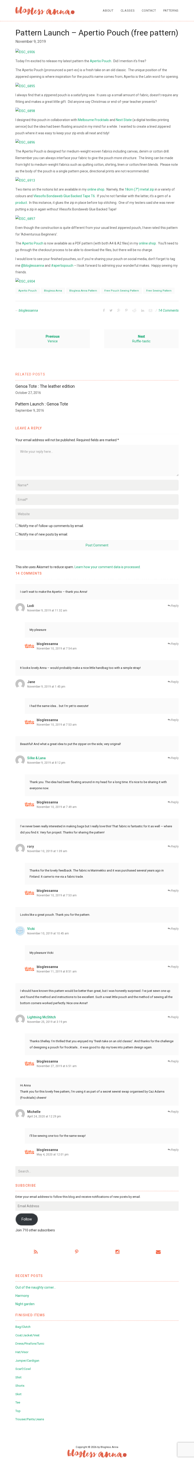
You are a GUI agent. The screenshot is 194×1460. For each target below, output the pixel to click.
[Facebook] (104, 310)
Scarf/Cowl (23, 1369)
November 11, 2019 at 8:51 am (57, 971)
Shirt (18, 1377)
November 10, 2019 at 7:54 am (57, 648)
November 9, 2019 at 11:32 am (47, 610)
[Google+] (119, 310)
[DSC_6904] (25, 281)
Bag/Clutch (23, 1327)
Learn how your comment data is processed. (108, 567)
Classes (128, 10)
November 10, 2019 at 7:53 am (57, 724)
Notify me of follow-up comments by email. (51, 526)
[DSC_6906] (25, 52)
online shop (95, 189)
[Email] (150, 310)
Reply (174, 605)
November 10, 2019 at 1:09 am (47, 851)
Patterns (171, 10)
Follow (26, 1219)
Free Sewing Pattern (159, 290)
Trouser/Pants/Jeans (29, 1419)
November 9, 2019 (30, 41)
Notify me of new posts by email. (43, 534)
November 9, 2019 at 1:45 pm (46, 686)
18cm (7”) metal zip (139, 189)
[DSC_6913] (25, 180)
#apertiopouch (62, 265)
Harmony (22, 1296)
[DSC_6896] (25, 142)
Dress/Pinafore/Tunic (29, 1343)
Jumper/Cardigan (27, 1360)
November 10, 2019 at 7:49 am (57, 807)
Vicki (31, 929)
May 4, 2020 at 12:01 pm (53, 1154)
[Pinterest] (126, 310)
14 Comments (168, 310)
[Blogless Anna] (45, 10)
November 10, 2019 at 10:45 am (48, 933)
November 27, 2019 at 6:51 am (57, 1066)
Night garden (25, 1304)
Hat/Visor (21, 1352)
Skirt (18, 1394)
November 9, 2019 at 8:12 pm (46, 762)
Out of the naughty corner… (35, 1287)
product (21, 203)
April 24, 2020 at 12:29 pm (44, 1116)
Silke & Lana (36, 758)
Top (18, 1411)
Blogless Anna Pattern (83, 290)
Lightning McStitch (41, 1017)
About (108, 10)
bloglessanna (28, 310)
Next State (124, 120)
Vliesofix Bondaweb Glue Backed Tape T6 (64, 196)
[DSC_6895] (25, 85)
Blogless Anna (53, 290)
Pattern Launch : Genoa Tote (41, 403)
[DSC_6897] (25, 218)
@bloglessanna (32, 265)
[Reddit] (134, 310)
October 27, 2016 (28, 393)
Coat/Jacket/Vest (27, 1335)
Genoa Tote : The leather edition (45, 386)
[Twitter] (111, 310)
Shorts (19, 1385)
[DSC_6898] (25, 111)
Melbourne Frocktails (93, 120)
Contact (149, 10)
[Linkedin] (142, 310)
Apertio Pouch (100, 61)
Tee (17, 1402)
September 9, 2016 (29, 410)
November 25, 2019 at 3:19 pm (47, 1022)
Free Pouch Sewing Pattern (121, 290)
